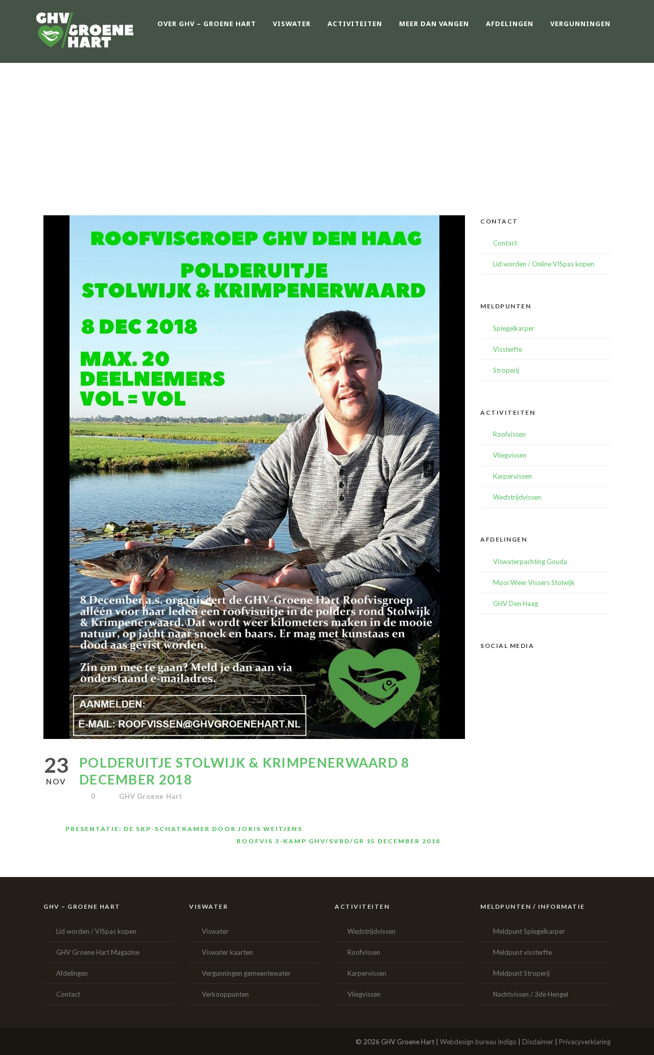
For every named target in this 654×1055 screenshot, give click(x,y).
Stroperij (506, 370)
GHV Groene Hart (150, 796)
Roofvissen (509, 434)
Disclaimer (537, 1042)
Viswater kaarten (227, 952)
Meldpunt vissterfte (522, 952)
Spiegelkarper (513, 328)
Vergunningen (580, 23)
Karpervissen (512, 476)
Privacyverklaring (585, 1042)
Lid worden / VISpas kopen (96, 931)
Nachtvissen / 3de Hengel (530, 994)
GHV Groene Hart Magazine (97, 952)
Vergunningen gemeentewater (246, 973)
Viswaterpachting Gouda (530, 561)
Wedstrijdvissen (517, 497)
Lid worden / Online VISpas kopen (543, 264)
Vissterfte (507, 349)
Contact (505, 243)
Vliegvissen (509, 455)
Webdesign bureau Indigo (478, 1042)
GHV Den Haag (515, 603)
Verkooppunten (225, 994)
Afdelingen (72, 973)
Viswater (215, 931)
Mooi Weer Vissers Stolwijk (534, 582)
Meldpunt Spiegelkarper (529, 931)
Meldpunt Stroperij (521, 973)
